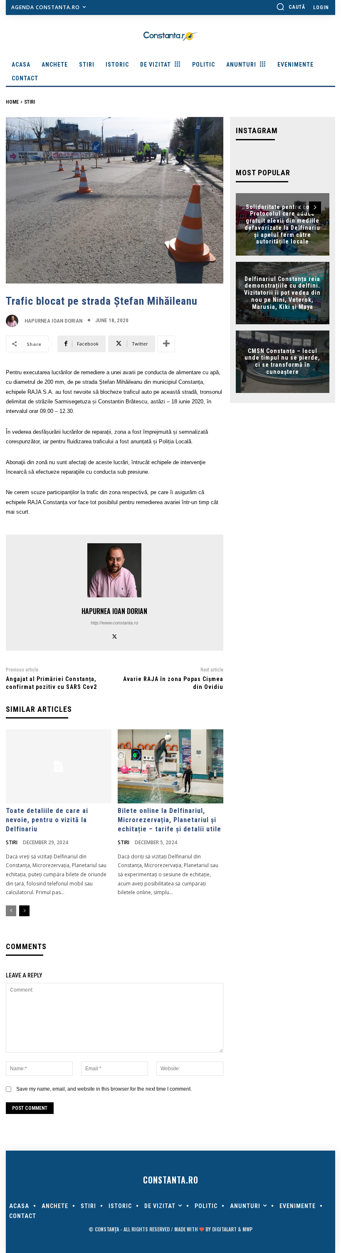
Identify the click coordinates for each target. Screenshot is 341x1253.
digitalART (224, 1229)
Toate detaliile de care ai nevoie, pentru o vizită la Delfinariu (47, 820)
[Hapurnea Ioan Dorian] (14, 321)
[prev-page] (11, 910)
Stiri (29, 102)
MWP (247, 1229)
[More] (166, 344)
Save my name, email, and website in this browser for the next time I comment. (104, 1089)
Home (12, 102)
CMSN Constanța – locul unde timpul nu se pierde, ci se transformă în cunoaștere (282, 361)
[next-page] (24, 910)
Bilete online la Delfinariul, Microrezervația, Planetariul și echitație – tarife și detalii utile (169, 820)
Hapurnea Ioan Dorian (53, 320)
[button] (290, 6)
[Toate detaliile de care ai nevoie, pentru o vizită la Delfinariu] (58, 766)
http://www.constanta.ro (114, 622)
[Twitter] (114, 636)
